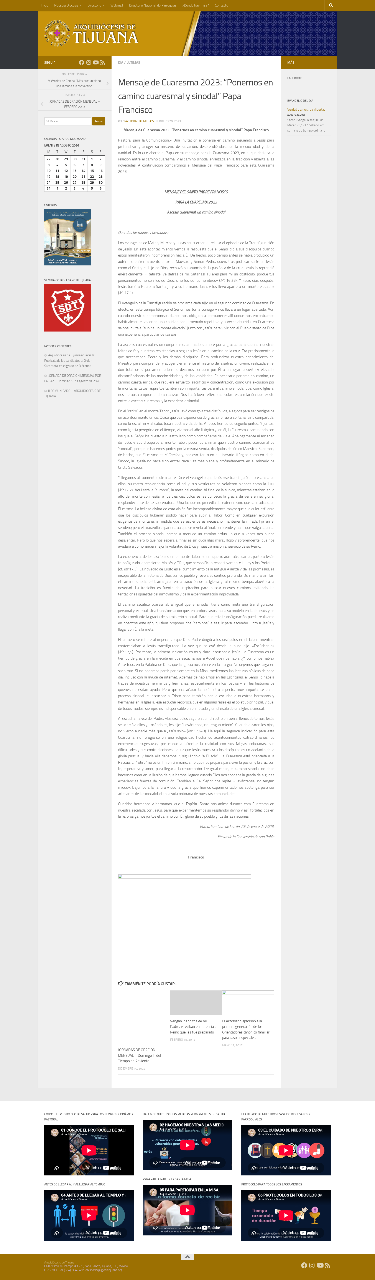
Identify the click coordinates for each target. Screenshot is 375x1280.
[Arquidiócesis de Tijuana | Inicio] (91, 33)
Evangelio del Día (300, 101)
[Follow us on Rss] (102, 62)
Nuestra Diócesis (66, 5)
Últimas (133, 62)
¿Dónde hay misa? (196, 5)
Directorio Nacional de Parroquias (152, 5)
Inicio (44, 5)
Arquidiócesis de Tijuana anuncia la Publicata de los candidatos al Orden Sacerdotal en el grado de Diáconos (69, 360)
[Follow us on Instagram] (88, 62)
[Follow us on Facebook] (81, 62)
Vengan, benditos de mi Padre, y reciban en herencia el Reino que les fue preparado (193, 1026)
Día (120, 62)
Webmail (116, 5)
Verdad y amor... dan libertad (306, 110)
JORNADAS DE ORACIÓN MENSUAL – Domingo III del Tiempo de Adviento (139, 1055)
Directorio (94, 5)
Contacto (221, 5)
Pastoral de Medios (139, 121)
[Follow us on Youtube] (95, 62)
